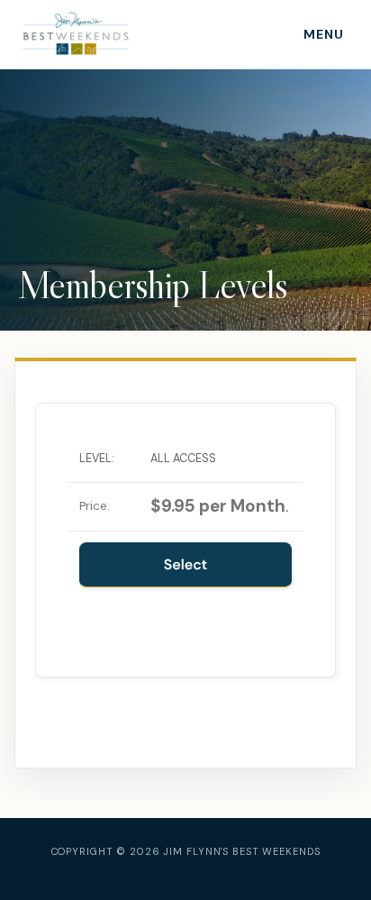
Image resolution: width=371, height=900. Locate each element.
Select (186, 564)
